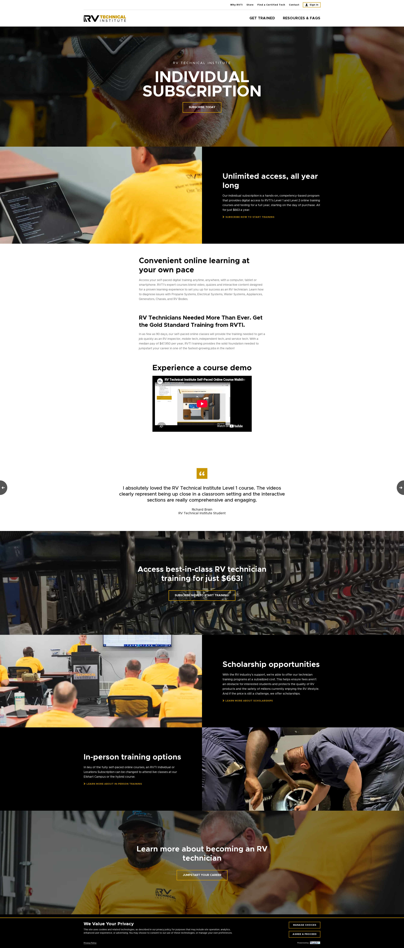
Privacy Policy (90, 943)
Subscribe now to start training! (202, 595)
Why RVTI (236, 5)
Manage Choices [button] (304, 925)
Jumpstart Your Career (202, 875)
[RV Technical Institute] (105, 18)
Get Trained (262, 18)
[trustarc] (314, 943)
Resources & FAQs (301, 18)
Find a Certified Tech (271, 5)
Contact (294, 5)
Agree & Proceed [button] (305, 934)
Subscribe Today (202, 107)
